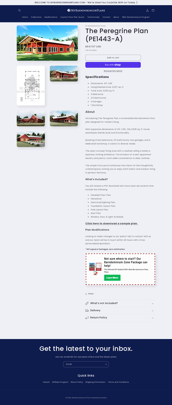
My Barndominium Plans (81, 398)
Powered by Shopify (99, 398)
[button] (19, 10)
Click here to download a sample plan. (111, 223)
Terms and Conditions (118, 382)
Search (46, 382)
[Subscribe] (106, 364)
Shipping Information (95, 382)
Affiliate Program (60, 382)
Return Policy (77, 382)
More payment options (113, 71)
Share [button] (91, 293)
